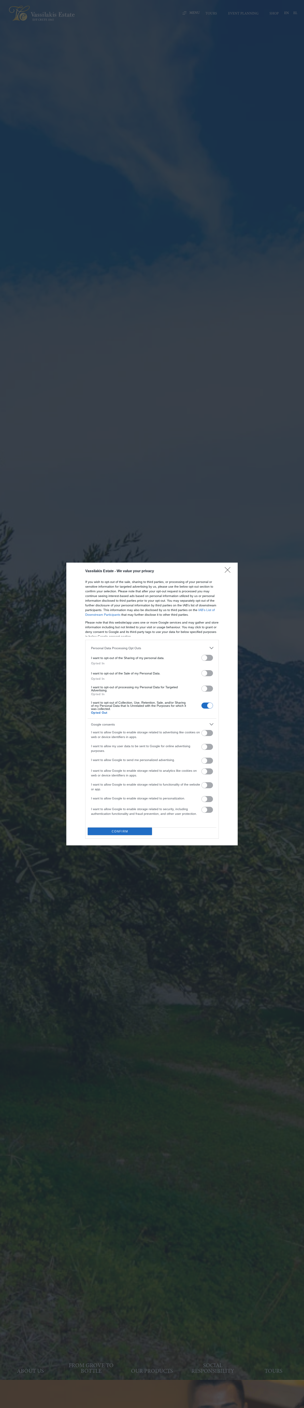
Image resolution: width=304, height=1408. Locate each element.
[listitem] (152, 648)
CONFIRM (120, 831)
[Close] (229, 571)
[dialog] (152, 704)
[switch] (207, 658)
